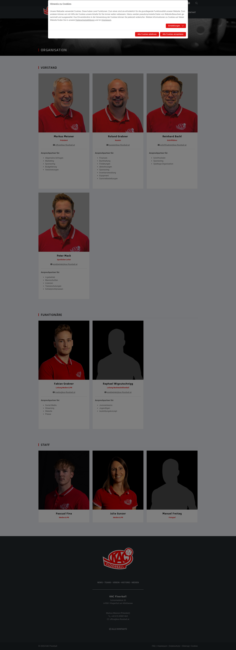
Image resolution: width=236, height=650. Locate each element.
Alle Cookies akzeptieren (173, 34)
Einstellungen (174, 26)
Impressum (106, 20)
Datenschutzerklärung (85, 20)
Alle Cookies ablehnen (147, 34)
